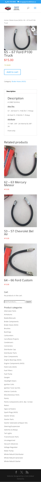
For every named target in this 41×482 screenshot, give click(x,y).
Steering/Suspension (12, 426)
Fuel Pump (8, 374)
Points (6, 398)
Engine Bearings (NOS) (12, 360)
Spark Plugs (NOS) (11, 412)
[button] (33, 29)
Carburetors (8, 335)
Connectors (8, 346)
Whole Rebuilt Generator (13, 458)
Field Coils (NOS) (10, 367)
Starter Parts (9, 419)
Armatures (8, 314)
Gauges (7, 377)
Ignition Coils (9, 384)
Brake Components (11, 321)
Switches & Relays (11, 430)
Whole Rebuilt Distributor (14, 454)
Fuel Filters (8, 370)
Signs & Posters (10, 409)
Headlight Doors (10, 381)
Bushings (7, 332)
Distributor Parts (10, 353)
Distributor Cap (10, 349)
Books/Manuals (10, 318)
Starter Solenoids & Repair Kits (16, 423)
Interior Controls (10, 391)
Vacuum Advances (11, 444)
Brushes (7, 328)
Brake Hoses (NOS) (16, 20)
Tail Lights (8, 433)
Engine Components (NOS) (14, 363)
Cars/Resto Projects (11, 339)
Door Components (11, 356)
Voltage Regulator (11, 447)
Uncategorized (9, 440)
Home (6, 20)
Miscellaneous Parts (11, 395)
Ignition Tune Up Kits (12, 388)
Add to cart (12, 72)
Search (28, 302)
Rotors (6, 405)
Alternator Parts (10, 311)
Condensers (8, 342)
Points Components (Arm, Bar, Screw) (18, 402)
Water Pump (9, 451)
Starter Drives (9, 416)
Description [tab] (10, 91)
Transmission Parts (11, 437)
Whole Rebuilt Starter (12, 461)
